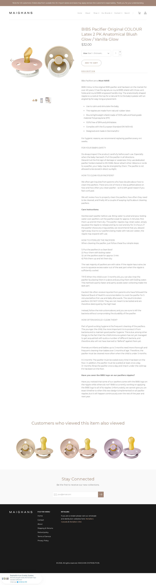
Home (80, 13)
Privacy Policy (43, 541)
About (87, 13)
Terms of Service (44, 536)
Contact (117, 13)
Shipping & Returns (45, 528)
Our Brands (106, 13)
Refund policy (43, 532)
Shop (96, 13)
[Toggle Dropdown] (98, 13)
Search (127, 13)
